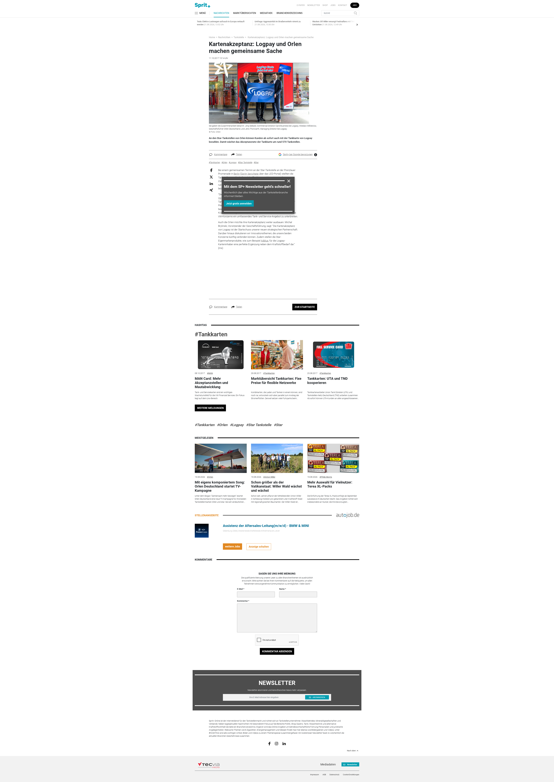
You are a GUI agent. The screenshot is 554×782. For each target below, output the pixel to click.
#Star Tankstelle (258, 425)
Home (212, 37)
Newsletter (313, 5)
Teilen (239, 154)
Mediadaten (328, 764)
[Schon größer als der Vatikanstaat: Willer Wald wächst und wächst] (277, 458)
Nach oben (351, 751)
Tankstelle (239, 37)
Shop (325, 5)
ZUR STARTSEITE (305, 306)
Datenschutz (334, 775)
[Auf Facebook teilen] (211, 170)
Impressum (314, 775)
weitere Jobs (232, 546)
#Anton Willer (269, 477)
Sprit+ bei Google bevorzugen (298, 154)
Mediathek (266, 13)
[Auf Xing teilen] (211, 190)
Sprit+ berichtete (250, 173)
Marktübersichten (244, 13)
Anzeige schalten (259, 546)
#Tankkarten (211, 334)
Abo (355, 5)
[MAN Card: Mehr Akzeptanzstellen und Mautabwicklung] (221, 354)
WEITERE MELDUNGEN (210, 407)
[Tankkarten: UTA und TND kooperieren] (333, 354)
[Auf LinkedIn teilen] (211, 183)
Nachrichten (221, 13)
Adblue (264, 240)
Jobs (332, 5)
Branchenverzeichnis (290, 13)
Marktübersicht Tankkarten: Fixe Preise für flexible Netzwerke (276, 381)
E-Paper (301, 5)
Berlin (237, 173)
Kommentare (220, 154)
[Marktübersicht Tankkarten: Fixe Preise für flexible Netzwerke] (277, 354)
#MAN (210, 373)
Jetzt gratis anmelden (239, 203)
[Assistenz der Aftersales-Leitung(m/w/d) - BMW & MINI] (202, 530)
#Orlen (222, 425)
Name (282, 589)
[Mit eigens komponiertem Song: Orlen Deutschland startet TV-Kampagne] (221, 458)
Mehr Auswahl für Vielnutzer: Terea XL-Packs (329, 484)
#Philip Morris (326, 477)
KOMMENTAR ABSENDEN (277, 651)
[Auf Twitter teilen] (211, 177)
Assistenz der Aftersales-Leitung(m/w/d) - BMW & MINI (266, 526)
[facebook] (269, 743)
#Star (278, 425)
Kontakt (342, 5)
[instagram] (276, 743)
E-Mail (240, 589)
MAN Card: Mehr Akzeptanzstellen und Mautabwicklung (211, 383)
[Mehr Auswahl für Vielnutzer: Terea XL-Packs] (333, 458)
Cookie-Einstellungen (351, 775)
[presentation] (357, 24)
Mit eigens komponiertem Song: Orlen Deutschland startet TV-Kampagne (220, 486)
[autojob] (347, 515)
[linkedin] (284, 743)
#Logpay (237, 425)
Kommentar (242, 601)
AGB (324, 775)
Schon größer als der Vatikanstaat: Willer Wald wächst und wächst (276, 486)
